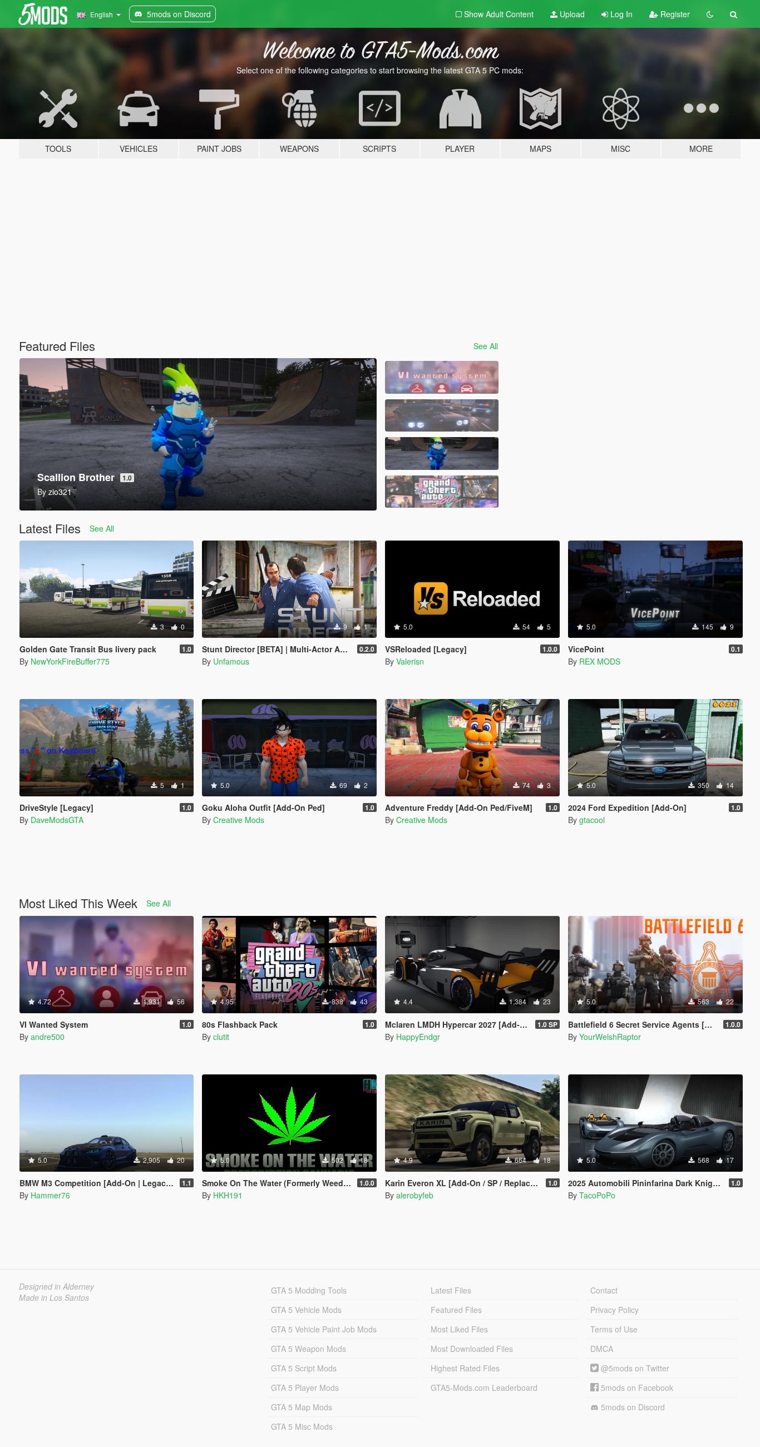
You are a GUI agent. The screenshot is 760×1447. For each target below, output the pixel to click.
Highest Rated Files (465, 1368)
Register (674, 13)
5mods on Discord (632, 1407)
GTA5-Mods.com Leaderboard (484, 1387)
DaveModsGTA (57, 819)
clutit (221, 1036)
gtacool (592, 819)
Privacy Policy (614, 1309)
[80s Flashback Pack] (442, 491)
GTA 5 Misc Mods (302, 1426)
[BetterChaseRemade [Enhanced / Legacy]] (442, 415)
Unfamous (231, 661)
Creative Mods (238, 819)
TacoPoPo (597, 1195)
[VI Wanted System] (442, 377)
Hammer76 (50, 1195)
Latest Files (451, 1290)
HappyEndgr (418, 1036)
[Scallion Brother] (442, 453)
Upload (571, 13)
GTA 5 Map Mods (301, 1407)
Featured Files (456, 1309)
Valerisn (410, 661)
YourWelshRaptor (610, 1036)
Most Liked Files (459, 1329)
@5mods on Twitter (634, 1368)
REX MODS (599, 661)
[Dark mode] (710, 14)
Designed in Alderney (56, 1286)
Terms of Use (614, 1329)
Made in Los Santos (54, 1297)
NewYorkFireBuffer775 (70, 661)
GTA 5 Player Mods (305, 1387)
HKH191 (228, 1195)
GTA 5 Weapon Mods (308, 1348)
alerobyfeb (414, 1195)
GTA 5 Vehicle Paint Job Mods (324, 1329)
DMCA (601, 1348)
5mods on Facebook (636, 1387)
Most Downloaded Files (472, 1348)
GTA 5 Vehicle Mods (306, 1309)
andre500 (48, 1036)
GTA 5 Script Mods (304, 1368)
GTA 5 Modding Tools (309, 1290)
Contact (604, 1290)
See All (485, 345)
